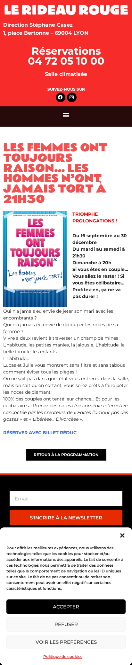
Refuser (66, 624)
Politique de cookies (62, 656)
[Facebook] (60, 97)
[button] (122, 535)
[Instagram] (72, 97)
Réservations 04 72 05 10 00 (66, 56)
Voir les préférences (66, 642)
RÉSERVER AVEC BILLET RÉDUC (40, 433)
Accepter (66, 607)
